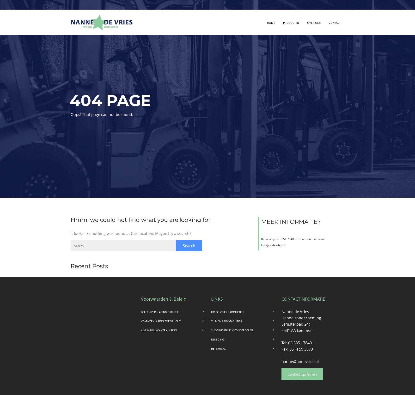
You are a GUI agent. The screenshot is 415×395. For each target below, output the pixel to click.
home (271, 22)
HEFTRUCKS (218, 348)
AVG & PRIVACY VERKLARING (159, 330)
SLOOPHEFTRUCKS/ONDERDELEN (232, 330)
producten (291, 22)
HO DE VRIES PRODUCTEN (227, 312)
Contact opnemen (302, 374)
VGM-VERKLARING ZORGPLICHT (161, 321)
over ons (314, 22)
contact (335, 22)
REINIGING (217, 339)
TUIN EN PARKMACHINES (226, 321)
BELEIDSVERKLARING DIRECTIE (160, 312)
